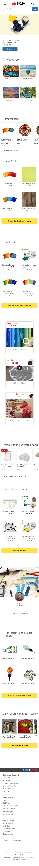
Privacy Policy (16, 858)
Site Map (6, 831)
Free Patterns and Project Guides (18, 634)
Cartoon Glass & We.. (25, 737)
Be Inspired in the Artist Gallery (20, 714)
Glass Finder (7, 800)
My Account (7, 780)
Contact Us (7, 778)
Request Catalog (9, 808)
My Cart (22, 855)
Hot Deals (9, 242)
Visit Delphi (7, 826)
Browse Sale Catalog (10, 805)
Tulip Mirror (9, 735)
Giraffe (25, 735)
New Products (12, 161)
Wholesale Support (10, 814)
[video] (19, 373)
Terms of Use (8, 834)
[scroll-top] (35, 858)
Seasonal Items (11, 119)
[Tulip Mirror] (9, 726)
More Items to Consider (17, 489)
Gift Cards (7, 803)
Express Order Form (10, 786)
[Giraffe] (25, 726)
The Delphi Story (9, 823)
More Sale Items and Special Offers (14, 476)
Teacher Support (9, 811)
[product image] (8, 130)
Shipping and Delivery (11, 783)
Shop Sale (10, 49)
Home (16, 855)
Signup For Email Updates (12, 840)
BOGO (4, 450)
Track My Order (8, 788)
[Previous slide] (30, 49)
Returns (6, 791)
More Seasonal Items (9, 150)
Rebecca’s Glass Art (9, 737)
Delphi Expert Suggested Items (20, 445)
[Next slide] (35, 49)
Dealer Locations (9, 828)
